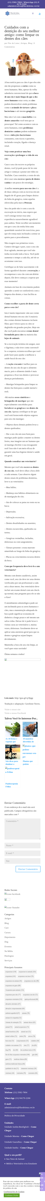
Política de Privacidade (14, 1115)
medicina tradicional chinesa (15, 1064)
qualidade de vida (12, 1068)
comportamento (22, 1041)
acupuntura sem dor (30, 995)
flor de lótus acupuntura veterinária (18, 1055)
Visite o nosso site (12, 709)
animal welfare (11, 1036)
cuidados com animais (13, 1045)
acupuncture (11, 972)
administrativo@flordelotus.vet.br (19, 1107)
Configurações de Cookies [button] (14, 1192)
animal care (26, 1032)
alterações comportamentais (15, 1008)
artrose (31, 1036)
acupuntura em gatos (13, 985)
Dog (6, 942)
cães (26, 1045)
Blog (30, 43)
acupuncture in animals (27, 972)
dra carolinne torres (28, 1050)
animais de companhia (13, 1018)
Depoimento (9, 937)
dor (15, 1050)
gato (35, 1055)
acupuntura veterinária (14, 999)
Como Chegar (27, 1136)
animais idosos (29, 1022)
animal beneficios (12, 1032)
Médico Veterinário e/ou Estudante (21, 1163)
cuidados (35, 1041)
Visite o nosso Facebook (15, 713)
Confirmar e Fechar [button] (11, 1195)
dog (8, 1050)
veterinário (32, 1073)
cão (34, 1045)
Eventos (8, 946)
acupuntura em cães (31, 981)
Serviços (8, 960)
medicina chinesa (20, 1059)
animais (26, 1013)
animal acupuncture (22, 1027)
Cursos (7, 932)
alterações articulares (13, 1004)
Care (6, 928)
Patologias (9, 956)
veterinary (10, 1073)
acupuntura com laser (26, 976)
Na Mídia (8, 951)
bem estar (10, 1041)
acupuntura (11, 976)
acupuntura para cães (13, 995)
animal (9, 1027)
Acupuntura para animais (15, 990)
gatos (9, 1059)
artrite (23, 1036)
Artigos (24, 43)
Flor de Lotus (13, 43)
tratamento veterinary (28, 1068)
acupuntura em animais (14, 981)
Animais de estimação (13, 1022)
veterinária (21, 1073)
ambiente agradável (13, 1013)
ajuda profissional (31, 999)
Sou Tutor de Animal (15, 1159)
